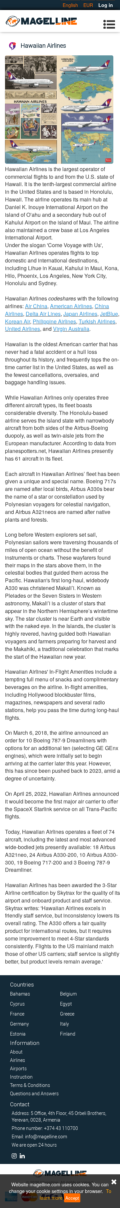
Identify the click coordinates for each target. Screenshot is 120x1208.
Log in (105, 5)
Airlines (17, 1060)
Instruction (21, 1077)
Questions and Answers (34, 1093)
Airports (18, 1068)
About (16, 1052)
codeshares (62, 298)
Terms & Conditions (30, 1085)
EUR (88, 5)
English (70, 5)
